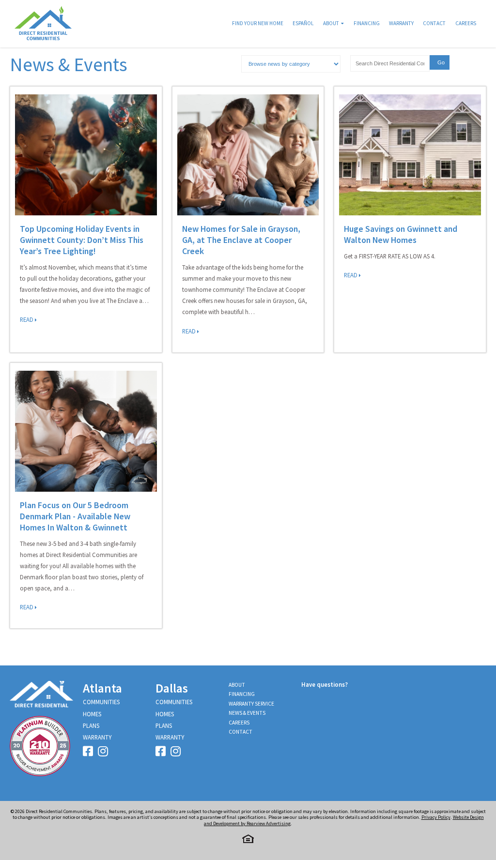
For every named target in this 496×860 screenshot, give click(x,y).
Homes (92, 714)
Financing (367, 23)
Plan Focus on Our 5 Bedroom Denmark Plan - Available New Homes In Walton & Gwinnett (75, 516)
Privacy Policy (435, 817)
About (331, 23)
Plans (91, 725)
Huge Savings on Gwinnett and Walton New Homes (400, 234)
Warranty (401, 23)
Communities (101, 702)
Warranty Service (251, 703)
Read (27, 319)
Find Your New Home (257, 23)
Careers (465, 23)
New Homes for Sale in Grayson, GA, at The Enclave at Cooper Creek (241, 240)
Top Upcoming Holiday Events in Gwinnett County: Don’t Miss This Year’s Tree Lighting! (81, 240)
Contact (434, 23)
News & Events (247, 712)
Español (303, 23)
